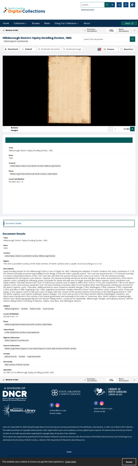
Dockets (24, 309)
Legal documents (33, 356)
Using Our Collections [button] (65, 23)
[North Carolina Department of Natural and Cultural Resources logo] (15, 394)
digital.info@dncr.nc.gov (103, 408)
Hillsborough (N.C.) (12, 309)
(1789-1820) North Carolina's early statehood (22, 332)
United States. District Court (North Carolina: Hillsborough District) (35, 166)
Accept (129, 462)
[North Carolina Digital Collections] (24, 10)
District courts (35, 309)
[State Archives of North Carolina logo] (66, 392)
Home (6, 23)
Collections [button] (19, 23)
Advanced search (87, 9)
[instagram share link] (57, 405)
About (87, 23)
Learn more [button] (70, 462)
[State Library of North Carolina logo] (110, 391)
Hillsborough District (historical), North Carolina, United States (33, 174)
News (47, 23)
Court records (48, 309)
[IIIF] (99, 49)
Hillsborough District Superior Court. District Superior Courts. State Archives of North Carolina (40, 348)
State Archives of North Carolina (17, 365)
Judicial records (11, 356)
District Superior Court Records (16, 41)
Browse (36, 23)
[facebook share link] (52, 405)
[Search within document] (132, 39)
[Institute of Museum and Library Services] (19, 410)
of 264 (126, 129)
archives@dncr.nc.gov (58, 410)
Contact (69, 452)
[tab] (69, 140)
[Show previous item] (110, 129)
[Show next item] (132, 129)
